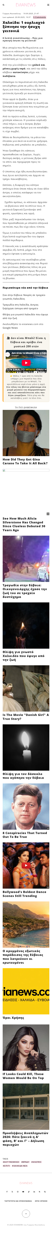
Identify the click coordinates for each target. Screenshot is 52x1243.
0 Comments (39, 17)
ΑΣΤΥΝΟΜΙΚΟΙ (11, 1162)
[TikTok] (29, 1192)
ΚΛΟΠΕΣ (37, 1162)
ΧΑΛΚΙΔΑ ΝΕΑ (20, 1166)
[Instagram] (17, 1192)
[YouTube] (23, 1192)
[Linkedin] (34, 1192)
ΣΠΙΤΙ (7, 1166)
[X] (12, 1192)
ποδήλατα (9, 76)
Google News (10, 327)
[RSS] (39, 1192)
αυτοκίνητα (20, 72)
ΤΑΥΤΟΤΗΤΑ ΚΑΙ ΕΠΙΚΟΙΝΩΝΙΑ (18, 1201)
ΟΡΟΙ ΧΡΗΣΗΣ (41, 1201)
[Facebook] (7, 1192)
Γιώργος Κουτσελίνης (12, 13)
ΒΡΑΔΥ (26, 1162)
